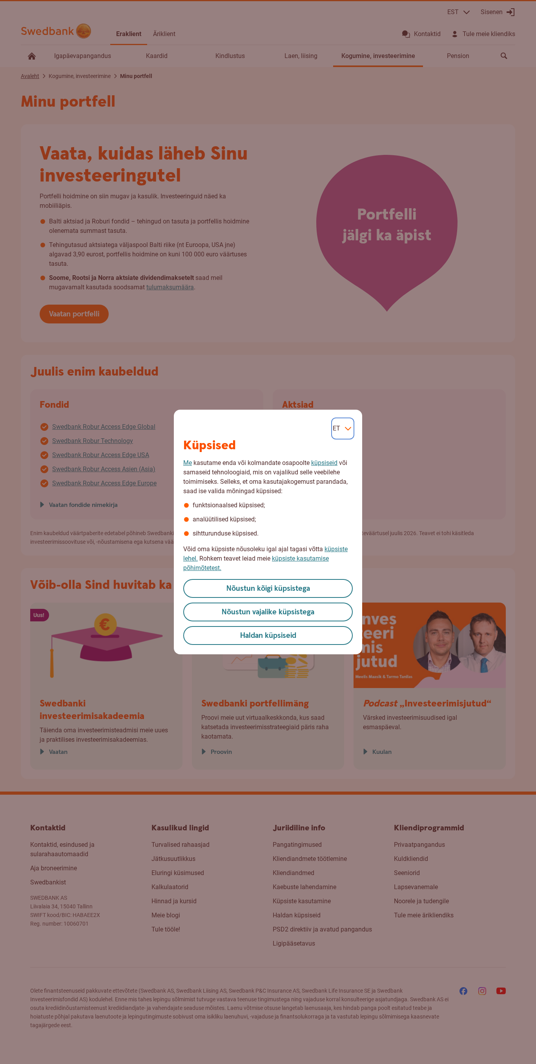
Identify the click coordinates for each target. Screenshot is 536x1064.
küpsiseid (324, 463)
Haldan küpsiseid (268, 636)
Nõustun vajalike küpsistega (268, 612)
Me (187, 463)
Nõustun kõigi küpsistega (268, 589)
